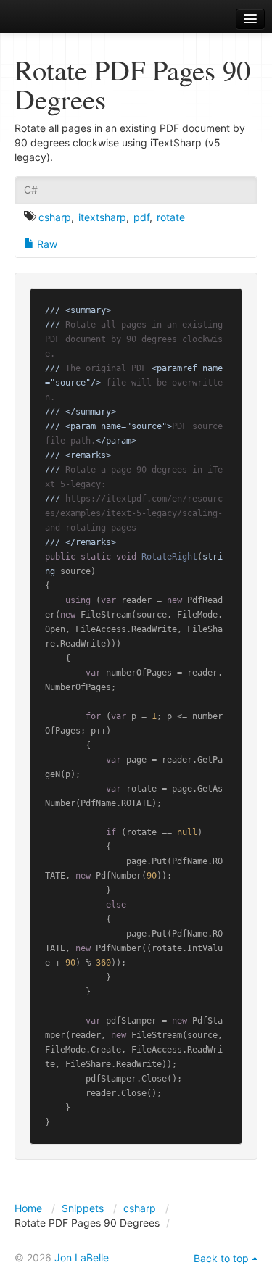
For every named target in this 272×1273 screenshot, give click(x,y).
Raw (45, 244)
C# (31, 189)
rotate (171, 217)
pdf (141, 217)
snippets (51, 19)
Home (28, 1208)
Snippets (83, 1208)
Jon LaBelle (81, 1257)
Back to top (221, 1258)
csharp (54, 217)
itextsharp (102, 217)
